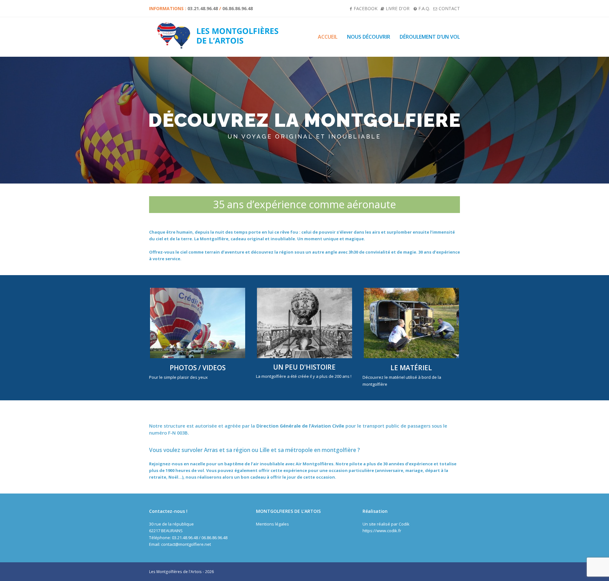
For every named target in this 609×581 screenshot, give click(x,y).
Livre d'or (397, 8)
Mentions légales (272, 524)
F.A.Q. (424, 8)
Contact (449, 8)
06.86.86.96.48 (237, 8)
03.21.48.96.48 (202, 8)
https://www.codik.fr (382, 530)
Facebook (365, 8)
